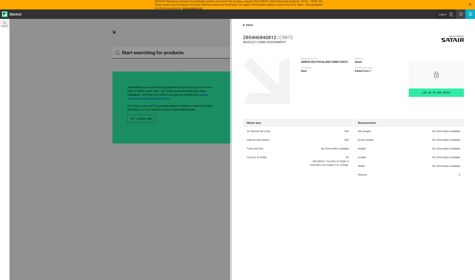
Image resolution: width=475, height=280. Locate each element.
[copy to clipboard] (295, 37)
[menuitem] (446, 14)
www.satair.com (193, 8)
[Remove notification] (470, 4)
